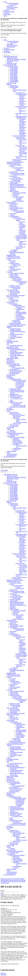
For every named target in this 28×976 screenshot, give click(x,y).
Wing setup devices (11, 455)
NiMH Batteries (14, 85)
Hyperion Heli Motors (21, 237)
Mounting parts (20, 212)
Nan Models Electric (21, 313)
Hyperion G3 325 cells (22, 96)
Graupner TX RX (14, 394)
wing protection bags (12, 454)
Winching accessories (12, 58)
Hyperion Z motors (22, 228)
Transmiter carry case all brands (17, 406)
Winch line (9, 62)
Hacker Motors (13, 209)
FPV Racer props (14, 301)
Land (11, 400)
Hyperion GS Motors (22, 242)
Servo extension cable (21, 281)
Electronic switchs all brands (17, 173)
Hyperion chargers (14, 263)
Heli (8, 344)
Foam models (16, 320)
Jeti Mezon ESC (20, 170)
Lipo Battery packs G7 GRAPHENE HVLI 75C (22, 126)
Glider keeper (13, 351)
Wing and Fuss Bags (15, 292)
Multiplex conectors (15, 285)
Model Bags (16, 438)
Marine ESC (13, 190)
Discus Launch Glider (12, 290)
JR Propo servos (14, 426)
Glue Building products (12, 341)
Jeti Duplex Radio (20, 382)
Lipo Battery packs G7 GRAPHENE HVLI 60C (22, 121)
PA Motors (12, 366)
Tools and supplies (11, 451)
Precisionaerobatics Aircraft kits (17, 324)
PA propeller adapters (15, 365)
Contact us (6, 10)
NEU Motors (13, 213)
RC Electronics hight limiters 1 (17, 349)
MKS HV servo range (21, 422)
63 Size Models (14, 76)
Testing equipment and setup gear (15, 433)
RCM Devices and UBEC (19, 192)
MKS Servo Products (15, 413)
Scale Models (10, 409)
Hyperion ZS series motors (22, 231)
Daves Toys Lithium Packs (19, 135)
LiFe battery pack (20, 92)
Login (5, 15)
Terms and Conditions (12, 7)
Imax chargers (13, 270)
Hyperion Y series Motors (22, 233)
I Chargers (12, 262)
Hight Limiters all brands (13, 348)
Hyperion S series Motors (22, 225)
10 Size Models (14, 67)
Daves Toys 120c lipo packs (20, 159)
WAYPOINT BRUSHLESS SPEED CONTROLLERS (17, 185)
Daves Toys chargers (15, 269)
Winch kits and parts (12, 63)
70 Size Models (14, 77)
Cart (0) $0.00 (4, 470)
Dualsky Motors (14, 203)
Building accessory (11, 255)
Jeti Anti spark (16, 288)
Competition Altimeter (15, 353)
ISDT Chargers (14, 266)
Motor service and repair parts (20, 247)
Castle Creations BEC (18, 201)
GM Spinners (13, 335)
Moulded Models (17, 305)
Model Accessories (17, 441)
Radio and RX (10, 377)
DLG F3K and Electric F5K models (16, 295)
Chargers (9, 259)
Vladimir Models (17, 448)
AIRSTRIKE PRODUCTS (10, 56)
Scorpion (12, 215)
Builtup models (17, 321)
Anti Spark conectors (15, 287)
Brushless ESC (16, 180)
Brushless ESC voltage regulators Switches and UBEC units (15, 162)
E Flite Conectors (14, 276)
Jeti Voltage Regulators (19, 199)
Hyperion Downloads (9, 11)
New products (13, 4)
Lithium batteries (14, 87)
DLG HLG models (14, 291)
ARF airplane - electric (12, 66)
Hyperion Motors (14, 216)
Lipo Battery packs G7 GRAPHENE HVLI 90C (22, 132)
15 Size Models (14, 69)
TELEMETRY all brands (16, 402)
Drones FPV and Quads (13, 296)
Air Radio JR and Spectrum (17, 390)
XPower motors (14, 206)
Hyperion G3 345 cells (22, 101)
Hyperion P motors (22, 222)
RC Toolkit (12, 260)
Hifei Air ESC (13, 176)
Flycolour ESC (13, 172)
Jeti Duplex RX (20, 383)
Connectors (9, 271)
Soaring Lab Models (21, 312)
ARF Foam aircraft (11, 83)
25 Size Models (14, 72)
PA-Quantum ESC (14, 369)
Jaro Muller (19, 315)
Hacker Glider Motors (18, 210)
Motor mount (10, 359)
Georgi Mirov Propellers (16, 337)
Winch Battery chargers (12, 60)
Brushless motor (17, 217)
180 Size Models (14, 81)
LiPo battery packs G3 (21, 94)
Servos (8, 411)
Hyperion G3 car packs (22, 104)
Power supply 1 (11, 362)
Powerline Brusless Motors (16, 208)
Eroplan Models (20, 319)
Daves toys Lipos (20, 145)
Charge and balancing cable (13, 258)
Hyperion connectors (15, 277)
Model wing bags (14, 373)
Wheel (8, 452)
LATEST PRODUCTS (9, 456)
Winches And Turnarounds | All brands (16, 59)
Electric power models (15, 323)
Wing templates (17, 440)
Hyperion (15, 195)
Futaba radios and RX (15, 388)
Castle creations (14, 183)
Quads (11, 298)
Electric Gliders (14, 303)
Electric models (10, 302)
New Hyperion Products (13, 3)
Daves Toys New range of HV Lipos (21, 137)
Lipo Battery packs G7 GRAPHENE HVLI (21, 117)
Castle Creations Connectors (17, 273)
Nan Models (16, 444)
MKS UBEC (16, 194)
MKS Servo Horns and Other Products (18, 416)
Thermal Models (11, 436)
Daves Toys (13, 205)
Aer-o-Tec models (20, 317)
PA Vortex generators (15, 372)
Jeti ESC (12, 166)
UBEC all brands (14, 191)
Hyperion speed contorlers (16, 178)
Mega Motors (13, 251)
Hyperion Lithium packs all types (17, 880)
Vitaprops (12, 338)
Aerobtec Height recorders (16, 352)
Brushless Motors (11, 202)
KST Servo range (14, 425)
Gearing (9, 340)
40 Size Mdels (13, 74)
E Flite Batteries (17, 160)
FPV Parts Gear (14, 299)
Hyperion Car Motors (21, 235)
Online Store (4, 878)
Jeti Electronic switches (18, 174)
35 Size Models (14, 73)
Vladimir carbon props (15, 330)
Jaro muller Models (17, 443)
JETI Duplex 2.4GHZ (15, 379)
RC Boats (9, 408)
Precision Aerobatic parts (13, 363)
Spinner (9, 429)
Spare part (15, 249)
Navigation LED (11, 361)
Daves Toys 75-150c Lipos (23, 150)
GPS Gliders (10, 342)
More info (3, 973)
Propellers (9, 376)
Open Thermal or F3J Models (17, 437)
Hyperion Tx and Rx (15, 397)
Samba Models (19, 316)
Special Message (11, 8)
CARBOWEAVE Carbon (13, 256)
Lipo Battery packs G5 (21, 106)
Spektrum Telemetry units (19, 405)
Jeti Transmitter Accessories (20, 386)
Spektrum (12, 267)
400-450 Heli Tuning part (16, 345)
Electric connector (17, 278)
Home (5, 2)
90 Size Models (14, 78)
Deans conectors (14, 274)
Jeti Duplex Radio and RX (19, 380)
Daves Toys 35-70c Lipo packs (23, 147)
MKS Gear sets (17, 423)
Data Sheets (3, 974)
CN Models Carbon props (16, 334)
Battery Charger (17, 265)
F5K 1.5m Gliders (20, 306)
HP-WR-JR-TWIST (22, 283)
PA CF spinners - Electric (16, 370)
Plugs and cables (17, 280)
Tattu (14, 88)
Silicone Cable (10, 427)
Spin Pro (18, 169)
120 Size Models (14, 80)
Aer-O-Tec (15, 450)
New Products (7, 14)
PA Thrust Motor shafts (18, 368)
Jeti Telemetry (16, 404)
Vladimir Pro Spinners (15, 328)
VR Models (19, 308)
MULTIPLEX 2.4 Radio (16, 395)
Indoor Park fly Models (12, 358)
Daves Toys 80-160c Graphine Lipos (23, 154)
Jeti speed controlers (18, 167)
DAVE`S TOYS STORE (10, 65)
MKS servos (16, 418)
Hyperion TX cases (18, 398)
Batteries (9, 84)
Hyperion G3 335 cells (22, 99)
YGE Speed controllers (15, 165)
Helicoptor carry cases (12, 346)
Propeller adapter (11, 375)
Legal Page (6, 13)
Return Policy (10, 6)
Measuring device (14, 434)
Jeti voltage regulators (18, 196)
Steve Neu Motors (11, 431)
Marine (11, 401)
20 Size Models (14, 70)
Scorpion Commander (15, 181)
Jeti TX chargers (20, 384)
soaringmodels (13, 294)
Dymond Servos (14, 412)
